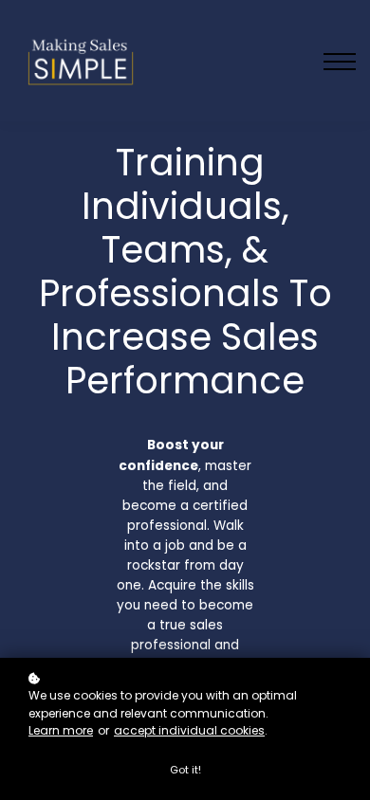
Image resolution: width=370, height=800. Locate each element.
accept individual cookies (189, 730)
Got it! (185, 769)
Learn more (60, 730)
